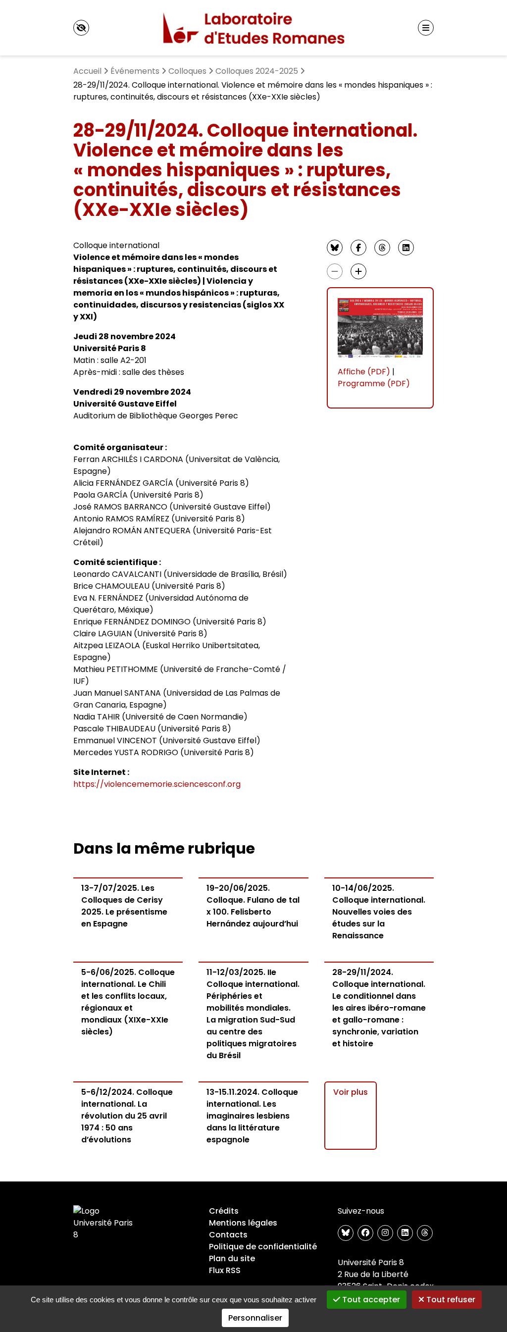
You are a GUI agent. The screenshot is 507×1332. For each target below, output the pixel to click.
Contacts (228, 1234)
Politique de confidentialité (263, 1246)
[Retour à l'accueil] (254, 28)
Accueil (87, 71)
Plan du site (232, 1258)
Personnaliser (255, 1318)
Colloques (187, 71)
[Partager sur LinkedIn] (406, 248)
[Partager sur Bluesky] (335, 248)
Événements (134, 71)
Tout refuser (449, 1299)
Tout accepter (370, 1299)
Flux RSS (225, 1270)
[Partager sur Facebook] (358, 248)
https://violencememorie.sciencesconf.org (157, 784)
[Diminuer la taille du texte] (335, 271)
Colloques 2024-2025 (256, 71)
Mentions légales (243, 1223)
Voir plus (350, 1092)
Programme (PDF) (374, 383)
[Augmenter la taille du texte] (358, 271)
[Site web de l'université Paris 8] (105, 1223)
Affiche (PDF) (364, 371)
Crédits (224, 1211)
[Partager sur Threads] (382, 248)
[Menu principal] (426, 28)
